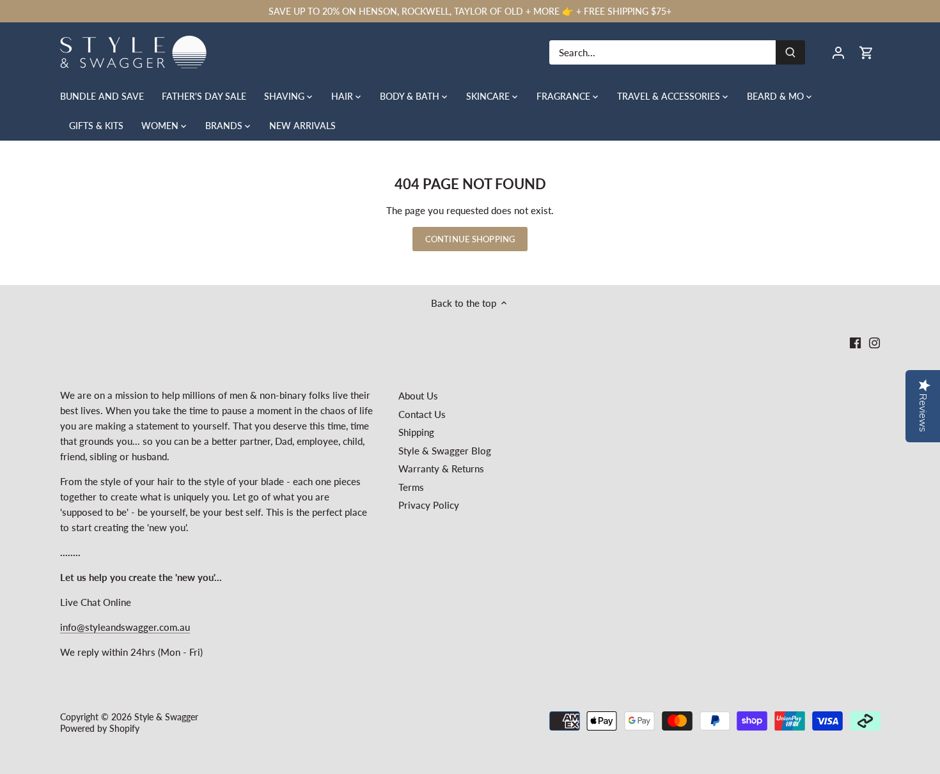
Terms (411, 487)
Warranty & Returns (441, 468)
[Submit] (790, 52)
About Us (418, 395)
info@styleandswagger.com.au (125, 627)
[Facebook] (855, 342)
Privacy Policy (428, 505)
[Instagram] (874, 342)
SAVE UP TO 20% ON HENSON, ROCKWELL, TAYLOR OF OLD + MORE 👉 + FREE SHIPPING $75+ (470, 11)
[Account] (838, 52)
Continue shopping (470, 239)
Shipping (416, 432)
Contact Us (422, 414)
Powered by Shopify (99, 729)
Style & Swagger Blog (444, 450)
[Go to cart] (866, 52)
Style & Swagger (166, 717)
